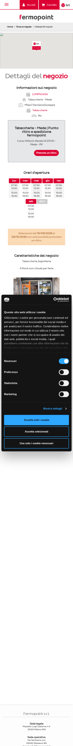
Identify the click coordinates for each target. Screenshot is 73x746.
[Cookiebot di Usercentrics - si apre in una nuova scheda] (53, 299)
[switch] (64, 372)
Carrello (51, 4)
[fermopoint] (36, 18)
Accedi (31, 4)
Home (10, 26)
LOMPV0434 (40, 94)
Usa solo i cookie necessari (36, 443)
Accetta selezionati (36, 431)
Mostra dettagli (52, 408)
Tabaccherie (39, 110)
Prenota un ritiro (46, 152)
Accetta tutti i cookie (36, 419)
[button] (36, 46)
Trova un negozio (24, 26)
